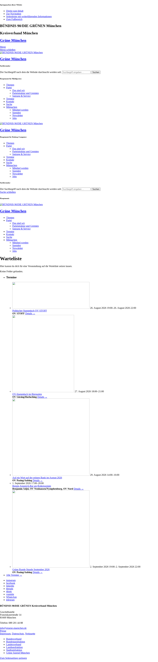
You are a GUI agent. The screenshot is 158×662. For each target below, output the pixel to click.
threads (9, 588)
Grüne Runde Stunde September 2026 (31, 569)
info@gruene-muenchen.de (13, 628)
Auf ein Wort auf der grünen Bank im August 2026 (37, 477)
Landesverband (13, 644)
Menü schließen (7, 49)
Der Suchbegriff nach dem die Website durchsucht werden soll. (30, 72)
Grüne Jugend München (18, 652)
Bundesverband (13, 639)
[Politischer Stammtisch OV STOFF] (50, 308)
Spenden (16, 112)
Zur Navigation (13, 13)
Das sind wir (18, 90)
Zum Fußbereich (14, 19)
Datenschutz (18, 633)
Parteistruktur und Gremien (25, 93)
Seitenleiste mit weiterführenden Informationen (29, 16)
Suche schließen (8, 192)
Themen (10, 84)
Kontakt (10, 101)
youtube (10, 594)
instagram (11, 580)
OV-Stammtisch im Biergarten (27, 394)
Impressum (5, 633)
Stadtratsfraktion (14, 650)
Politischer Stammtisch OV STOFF (29, 310)
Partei (9, 87)
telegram (10, 599)
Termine (10, 98)
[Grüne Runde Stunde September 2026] (50, 566)
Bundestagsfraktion (15, 641)
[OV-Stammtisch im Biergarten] (43, 391)
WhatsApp (11, 597)
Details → (30, 313)
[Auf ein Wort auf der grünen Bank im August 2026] (50, 475)
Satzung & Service (21, 96)
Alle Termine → (14, 575)
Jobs (14, 118)
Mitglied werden (20, 110)
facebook (10, 583)
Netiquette (30, 633)
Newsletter (17, 115)
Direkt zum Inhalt (14, 11)
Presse (3, 631)
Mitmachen (11, 107)
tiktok (9, 591)
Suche (9, 104)
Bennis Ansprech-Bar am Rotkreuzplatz (31, 486)
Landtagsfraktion (14, 647)
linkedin (10, 586)
